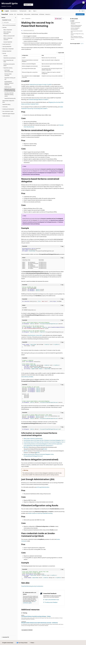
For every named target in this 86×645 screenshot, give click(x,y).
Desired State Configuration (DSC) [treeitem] (8, 101)
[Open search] (80, 11)
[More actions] (63, 19)
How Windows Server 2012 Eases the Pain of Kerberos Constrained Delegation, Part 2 (44, 442)
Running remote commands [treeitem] (8, 74)
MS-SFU (26, 451)
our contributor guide (29, 602)
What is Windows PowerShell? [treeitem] (7, 32)
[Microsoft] (2, 11)
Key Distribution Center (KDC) (35, 335)
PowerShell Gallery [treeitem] (6, 104)
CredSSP (72, 21)
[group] (43, 327)
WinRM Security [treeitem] (8, 87)
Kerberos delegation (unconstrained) (75, 29)
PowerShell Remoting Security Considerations (32, 586)
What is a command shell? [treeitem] (9, 35)
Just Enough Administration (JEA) (76, 31)
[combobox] (9, 20)
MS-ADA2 (26, 447)
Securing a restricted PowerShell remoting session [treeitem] (9, 94)
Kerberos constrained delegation (75, 23)
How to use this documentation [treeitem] (9, 25)
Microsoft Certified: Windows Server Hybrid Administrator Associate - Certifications (39, 622)
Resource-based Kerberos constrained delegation (76, 26)
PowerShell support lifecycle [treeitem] (8, 113)
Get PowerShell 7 (80, 14)
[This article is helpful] (81, 43)
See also (72, 39)
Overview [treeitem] (5, 55)
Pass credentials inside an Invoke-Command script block (77, 37)
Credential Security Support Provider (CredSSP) (40, 84)
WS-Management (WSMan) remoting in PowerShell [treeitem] (9, 83)
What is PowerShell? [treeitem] (8, 29)
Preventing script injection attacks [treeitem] (9, 64)
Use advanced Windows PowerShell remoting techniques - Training (35, 616)
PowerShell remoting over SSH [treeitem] (10, 78)
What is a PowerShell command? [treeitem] (8, 39)
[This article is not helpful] (83, 43)
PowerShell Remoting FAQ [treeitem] (10, 98)
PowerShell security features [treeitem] (10, 57)
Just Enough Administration (42, 487)
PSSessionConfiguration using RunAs (77, 34)
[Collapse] (16, 18)
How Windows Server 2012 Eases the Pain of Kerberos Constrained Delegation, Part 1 (44, 440)
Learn (23, 18)
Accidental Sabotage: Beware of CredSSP (38, 99)
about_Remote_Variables (27, 376)
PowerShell (27, 18)
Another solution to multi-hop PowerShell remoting (40, 513)
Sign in (83, 10)
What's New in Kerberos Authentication (33, 438)
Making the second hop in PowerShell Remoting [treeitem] (10, 90)
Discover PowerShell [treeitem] (8, 42)
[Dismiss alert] (83, 3)
